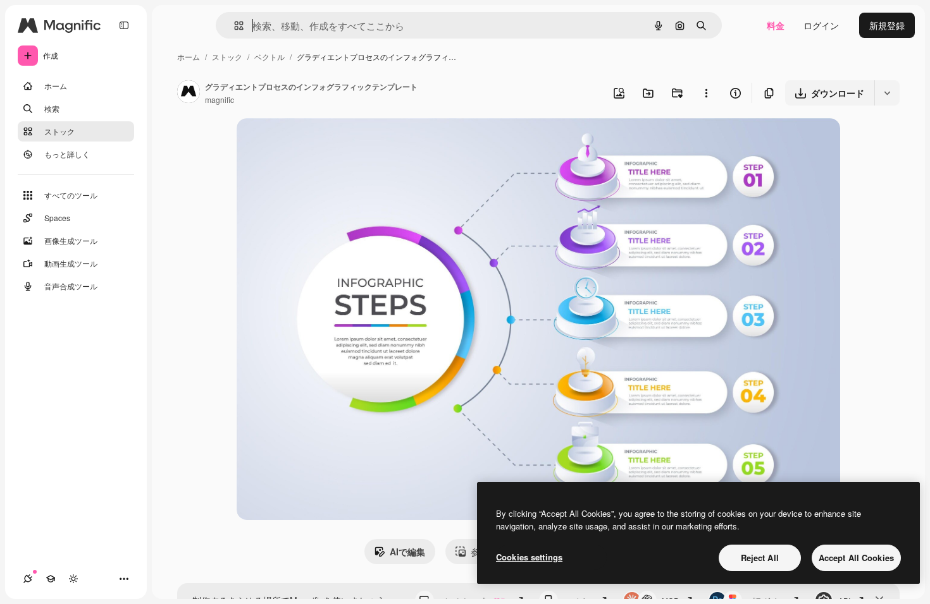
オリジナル (323, 142)
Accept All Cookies (856, 558)
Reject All (760, 558)
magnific (219, 99)
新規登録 (887, 25)
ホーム (188, 56)
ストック (227, 56)
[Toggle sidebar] (124, 25)
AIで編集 (407, 551)
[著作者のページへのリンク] (188, 93)
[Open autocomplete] (233, 25)
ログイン (821, 25)
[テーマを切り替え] (73, 579)
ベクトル (269, 56)
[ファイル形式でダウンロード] (887, 93)
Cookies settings (529, 557)
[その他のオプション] (706, 93)
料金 (775, 25)
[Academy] (50, 579)
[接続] (28, 579)
